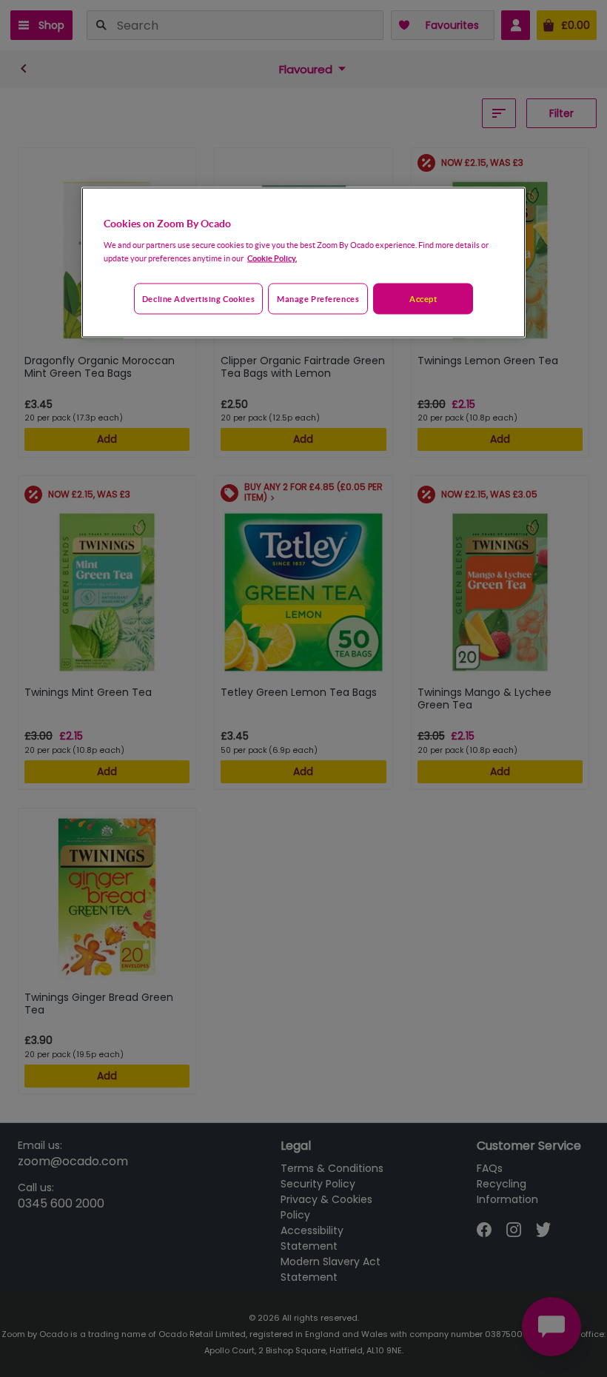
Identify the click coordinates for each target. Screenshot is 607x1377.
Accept (423, 298)
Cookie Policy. (272, 257)
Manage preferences (318, 298)
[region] (303, 262)
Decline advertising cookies (198, 298)
